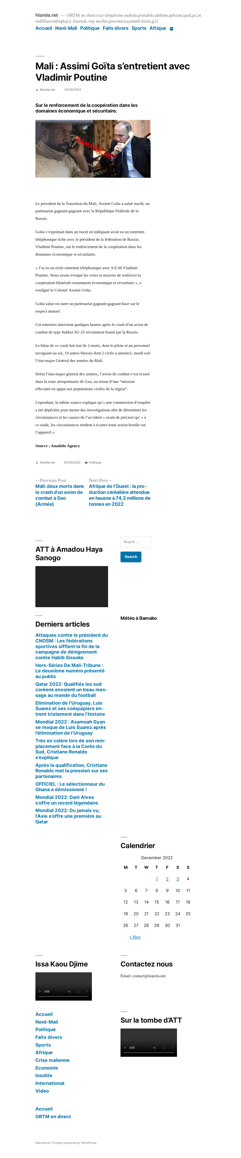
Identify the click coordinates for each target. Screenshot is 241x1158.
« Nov (135, 936)
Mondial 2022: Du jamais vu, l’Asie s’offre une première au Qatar (68, 816)
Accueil (43, 28)
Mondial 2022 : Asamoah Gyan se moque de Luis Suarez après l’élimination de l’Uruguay (70, 727)
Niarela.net (46, 15)
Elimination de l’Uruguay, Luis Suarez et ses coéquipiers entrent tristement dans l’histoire (70, 708)
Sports (139, 28)
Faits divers (115, 28)
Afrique (157, 28)
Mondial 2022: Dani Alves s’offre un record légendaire (66, 800)
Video (42, 1091)
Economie (46, 1068)
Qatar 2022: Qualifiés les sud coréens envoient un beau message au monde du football (71, 689)
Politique (90, 28)
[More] (171, 29)
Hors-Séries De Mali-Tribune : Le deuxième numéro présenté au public (70, 670)
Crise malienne (52, 1060)
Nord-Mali (66, 28)
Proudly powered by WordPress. (74, 1143)
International (49, 1083)
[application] (71, 586)
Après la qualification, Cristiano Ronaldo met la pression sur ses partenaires (71, 770)
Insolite (43, 1075)
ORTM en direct (53, 1116)
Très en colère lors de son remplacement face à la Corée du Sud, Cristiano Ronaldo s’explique (70, 749)
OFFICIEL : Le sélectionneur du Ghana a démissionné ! (70, 786)
